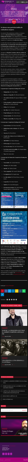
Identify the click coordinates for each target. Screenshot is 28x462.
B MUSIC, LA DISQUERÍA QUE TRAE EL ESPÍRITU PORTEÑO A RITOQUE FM (13, 332)
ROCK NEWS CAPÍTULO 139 (10, 396)
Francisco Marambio (9, 285)
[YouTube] (3, 454)
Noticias (14, 9)
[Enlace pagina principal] (7, 2)
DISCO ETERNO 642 (8, 399)
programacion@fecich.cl (19, 274)
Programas (5, 428)
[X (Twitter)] (6, 454)
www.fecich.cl (18, 272)
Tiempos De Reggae (7, 431)
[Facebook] (11, 454)
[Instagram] (9, 454)
